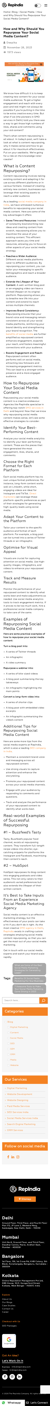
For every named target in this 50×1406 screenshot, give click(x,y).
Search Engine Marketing (21, 1124)
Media (13, 1060)
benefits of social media (19, 334)
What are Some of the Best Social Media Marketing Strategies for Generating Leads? (28, 969)
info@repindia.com (21, 1367)
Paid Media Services (18, 1106)
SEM (12, 1049)
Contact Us (7, 1309)
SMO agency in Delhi (31, 928)
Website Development (19, 1094)
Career (5, 1312)
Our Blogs (7, 1302)
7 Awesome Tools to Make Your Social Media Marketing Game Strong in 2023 (29, 989)
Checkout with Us (11, 1322)
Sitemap (26, 1199)
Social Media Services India (22, 1118)
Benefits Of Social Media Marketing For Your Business (29, 979)
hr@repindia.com (18, 1370)
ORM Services (15, 1130)
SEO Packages (9, 1326)
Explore (6, 1295)
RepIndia (8, 931)
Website (14, 1065)
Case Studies (8, 1306)
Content (14, 1033)
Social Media (16, 1038)
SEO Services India (17, 1112)
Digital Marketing (19, 1027)
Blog (10, 1022)
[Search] (43, 1000)
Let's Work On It (12, 1361)
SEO (12, 1044)
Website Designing (17, 1100)
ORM (12, 1054)
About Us (7, 1299)
